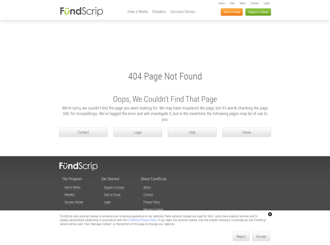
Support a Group (258, 12)
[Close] (270, 214)
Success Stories (182, 11)
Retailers (159, 11)
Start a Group (232, 12)
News (242, 3)
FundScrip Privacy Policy (142, 220)
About (221, 3)
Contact (255, 3)
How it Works (138, 11)
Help (232, 3)
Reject (241, 236)
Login (267, 3)
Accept (261, 236)
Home (247, 132)
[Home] (81, 11)
